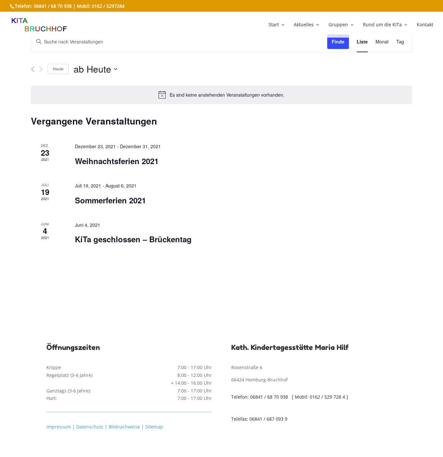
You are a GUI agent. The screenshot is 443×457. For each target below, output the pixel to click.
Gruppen (338, 25)
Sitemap (154, 427)
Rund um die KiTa (382, 25)
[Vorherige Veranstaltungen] (32, 69)
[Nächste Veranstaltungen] (41, 69)
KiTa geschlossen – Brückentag (133, 239)
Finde (338, 41)
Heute (58, 68)
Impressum (58, 427)
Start (274, 25)
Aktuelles (304, 25)
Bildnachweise (124, 427)
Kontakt (425, 25)
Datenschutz (89, 427)
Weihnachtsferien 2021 (117, 160)
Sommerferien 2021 (110, 200)
